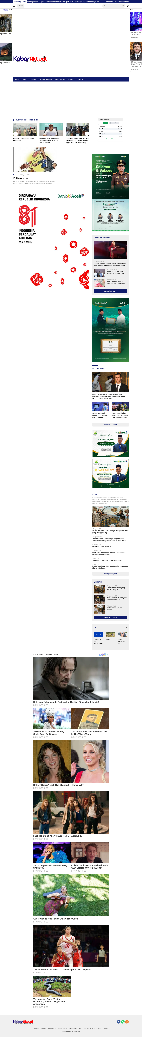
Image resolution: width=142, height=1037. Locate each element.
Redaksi (51, 1028)
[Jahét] (110, 634)
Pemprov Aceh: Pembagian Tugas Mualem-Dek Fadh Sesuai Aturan (23, 140)
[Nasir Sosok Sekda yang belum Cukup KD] (99, 589)
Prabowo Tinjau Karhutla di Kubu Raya (81, 2)
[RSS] (127, 1022)
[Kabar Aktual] (30, 59)
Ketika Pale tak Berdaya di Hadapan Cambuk (117, 599)
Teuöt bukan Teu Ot (121, 641)
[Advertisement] (71, 26)
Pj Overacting (20, 178)
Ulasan (70, 79)
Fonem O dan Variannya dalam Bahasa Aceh (98, 641)
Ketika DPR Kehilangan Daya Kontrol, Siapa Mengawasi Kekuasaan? (108, 553)
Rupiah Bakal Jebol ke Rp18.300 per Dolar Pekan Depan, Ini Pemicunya (116, 282)
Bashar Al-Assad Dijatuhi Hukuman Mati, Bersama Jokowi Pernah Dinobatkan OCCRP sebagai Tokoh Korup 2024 (108, 396)
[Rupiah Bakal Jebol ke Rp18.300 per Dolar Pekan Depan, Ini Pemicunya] (99, 283)
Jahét (108, 639)
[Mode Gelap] (127, 6)
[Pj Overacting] (35, 159)
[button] (123, 6)
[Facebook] (118, 1022)
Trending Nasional (45, 79)
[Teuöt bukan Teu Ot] (122, 634)
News (24, 79)
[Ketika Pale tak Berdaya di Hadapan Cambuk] (99, 599)
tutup (10, 9)
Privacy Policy (62, 1028)
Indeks (33, 79)
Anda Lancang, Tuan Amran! (114, 609)
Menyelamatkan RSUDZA (101, 546)
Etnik (79, 79)
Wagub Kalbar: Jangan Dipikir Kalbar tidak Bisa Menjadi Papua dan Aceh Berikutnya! (110, 265)
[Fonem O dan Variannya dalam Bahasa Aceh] (98, 634)
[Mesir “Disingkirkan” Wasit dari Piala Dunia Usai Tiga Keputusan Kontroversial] (120, 406)
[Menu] (14, 6)
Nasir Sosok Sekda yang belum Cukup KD (116, 589)
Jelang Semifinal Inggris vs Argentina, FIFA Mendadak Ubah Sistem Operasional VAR (100, 415)
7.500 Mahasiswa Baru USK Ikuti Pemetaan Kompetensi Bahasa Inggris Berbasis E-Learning (51, 140)
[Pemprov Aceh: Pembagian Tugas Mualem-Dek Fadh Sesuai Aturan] (25, 129)
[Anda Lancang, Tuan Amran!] (99, 609)
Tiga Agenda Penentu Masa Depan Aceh (107, 560)
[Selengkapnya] (126, 628)
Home (21, 6)
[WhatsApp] (123, 1022)
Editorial (16, 175)
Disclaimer (73, 1028)
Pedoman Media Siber (87, 1028)
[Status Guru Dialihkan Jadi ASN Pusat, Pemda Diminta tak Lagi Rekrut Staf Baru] (99, 273)
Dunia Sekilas (60, 79)
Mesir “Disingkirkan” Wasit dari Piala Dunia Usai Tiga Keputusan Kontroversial (120, 415)
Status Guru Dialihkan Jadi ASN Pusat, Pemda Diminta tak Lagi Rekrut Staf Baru (116, 272)
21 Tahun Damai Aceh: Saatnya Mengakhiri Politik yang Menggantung (110, 532)
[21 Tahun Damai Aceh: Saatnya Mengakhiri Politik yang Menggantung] (110, 516)
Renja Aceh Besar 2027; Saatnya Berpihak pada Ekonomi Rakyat (110, 567)
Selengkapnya (109, 291)
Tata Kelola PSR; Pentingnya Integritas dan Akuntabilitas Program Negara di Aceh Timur (109, 540)
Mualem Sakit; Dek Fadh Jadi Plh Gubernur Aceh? (76, 139)
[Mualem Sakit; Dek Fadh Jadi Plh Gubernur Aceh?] (77, 129)
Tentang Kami (103, 1028)
